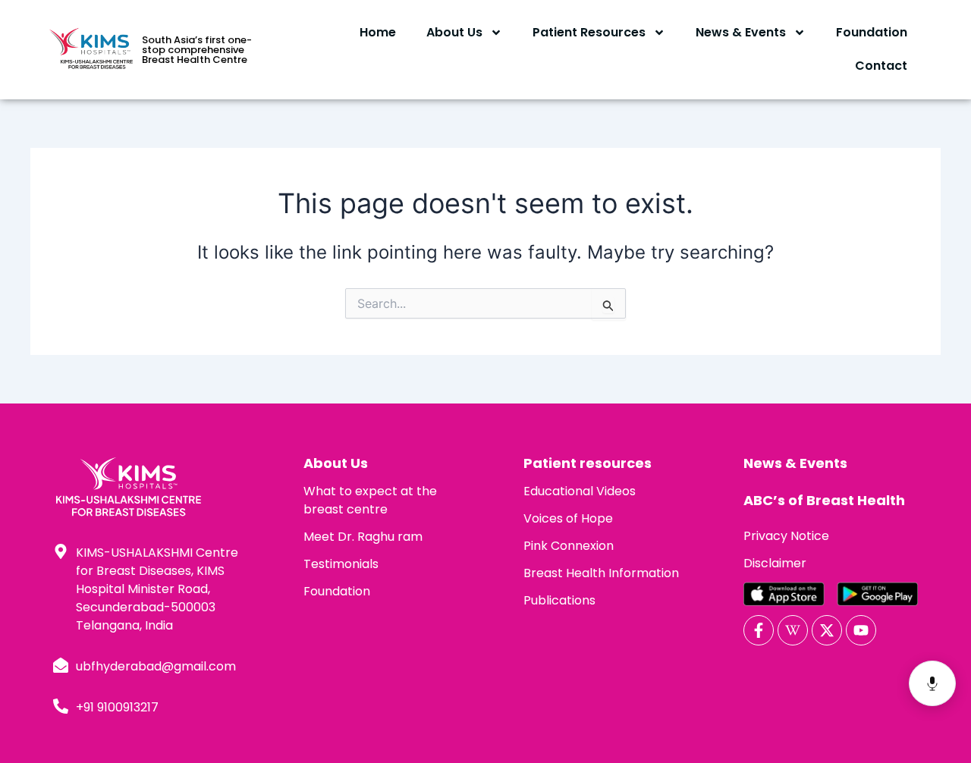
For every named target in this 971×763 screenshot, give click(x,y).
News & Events (741, 32)
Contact (881, 65)
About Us (454, 32)
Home (378, 32)
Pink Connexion (568, 545)
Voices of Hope (568, 518)
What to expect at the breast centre (370, 500)
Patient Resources (589, 32)
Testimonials (341, 564)
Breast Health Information (601, 573)
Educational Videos (579, 491)
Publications (559, 600)
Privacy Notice (786, 536)
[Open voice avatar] (932, 683)
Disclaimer (774, 563)
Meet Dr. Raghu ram (363, 536)
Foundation (871, 32)
